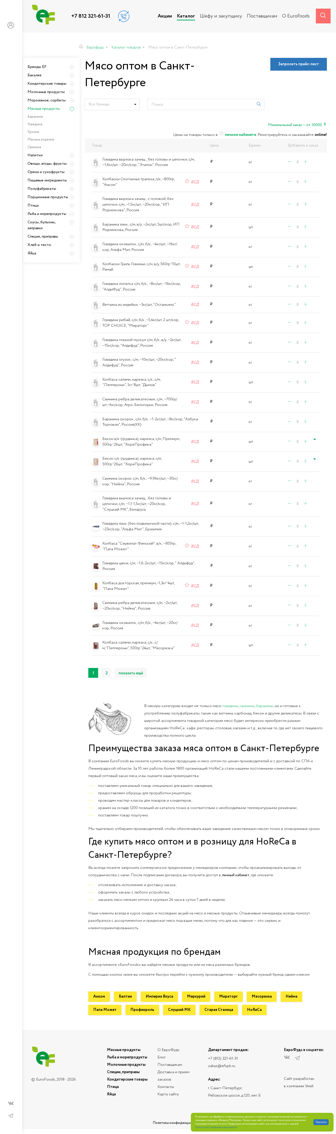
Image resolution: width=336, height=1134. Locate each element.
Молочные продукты (46, 92)
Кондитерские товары (47, 83)
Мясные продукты (44, 109)
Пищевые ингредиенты (47, 180)
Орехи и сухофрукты (46, 172)
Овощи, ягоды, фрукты (47, 163)
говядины (230, 706)
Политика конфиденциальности (179, 1123)
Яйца (32, 253)
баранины (264, 706)
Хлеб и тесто (39, 245)
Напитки (35, 155)
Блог (161, 1057)
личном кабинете (240, 135)
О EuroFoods (296, 16)
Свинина (34, 147)
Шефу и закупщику (221, 16)
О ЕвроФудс (168, 1050)
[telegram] (10, 1116)
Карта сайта (168, 1094)
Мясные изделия (41, 139)
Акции (165, 16)
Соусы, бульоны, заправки (42, 225)
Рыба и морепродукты (47, 214)
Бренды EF (37, 67)
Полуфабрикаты (42, 189)
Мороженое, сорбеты (47, 100)
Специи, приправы (43, 236)
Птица (33, 205)
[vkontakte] (10, 1104)
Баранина (35, 116)
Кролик (33, 132)
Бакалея (34, 75)
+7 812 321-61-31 (90, 16)
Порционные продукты (48, 197)
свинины (247, 706)
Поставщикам (262, 16)
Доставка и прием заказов (173, 1075)
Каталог (186, 16)
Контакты (165, 1087)
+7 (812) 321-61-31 (223, 1058)
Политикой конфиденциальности (216, 1127)
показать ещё (131, 673)
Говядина (35, 124)
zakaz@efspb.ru (221, 1066)
